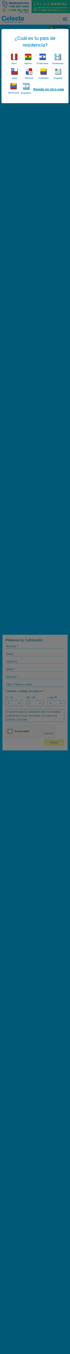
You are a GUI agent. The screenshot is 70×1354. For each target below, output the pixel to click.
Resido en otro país (48, 89)
